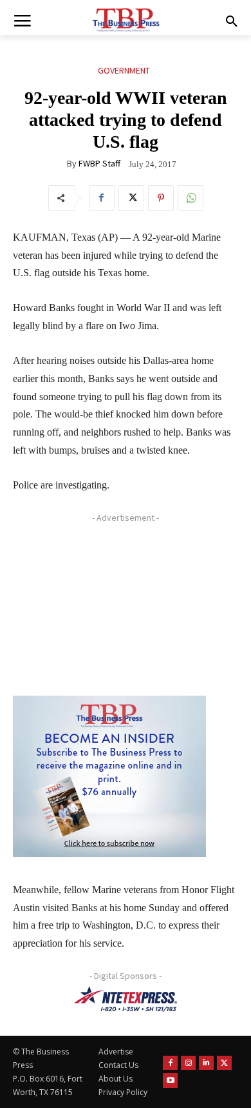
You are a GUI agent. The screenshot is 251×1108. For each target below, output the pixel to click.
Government (124, 70)
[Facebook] (102, 198)
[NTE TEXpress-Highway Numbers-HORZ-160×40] (125, 999)
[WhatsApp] (190, 198)
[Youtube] (170, 1080)
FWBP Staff (99, 163)
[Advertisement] (109, 608)
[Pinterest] (161, 198)
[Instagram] (188, 1063)
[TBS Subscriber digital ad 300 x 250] (109, 776)
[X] (131, 198)
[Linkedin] (206, 1063)
